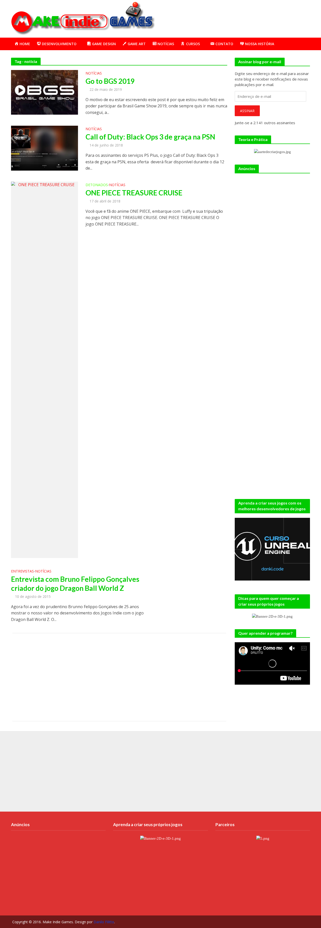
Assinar (247, 110)
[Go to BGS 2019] (44, 92)
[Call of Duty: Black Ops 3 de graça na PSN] (44, 148)
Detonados (97, 185)
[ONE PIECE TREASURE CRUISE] (44, 369)
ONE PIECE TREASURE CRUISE (134, 192)
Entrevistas (22, 571)
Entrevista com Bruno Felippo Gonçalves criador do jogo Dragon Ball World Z (75, 583)
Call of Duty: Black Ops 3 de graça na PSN (150, 136)
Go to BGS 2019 (110, 81)
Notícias (94, 74)
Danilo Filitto (104, 921)
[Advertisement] (219, 18)
